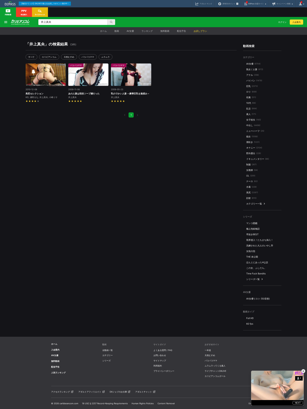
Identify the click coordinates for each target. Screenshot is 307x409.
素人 (251, 114)
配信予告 (181, 31)
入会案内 (296, 22)
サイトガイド (160, 344)
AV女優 (130, 31)
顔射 (251, 198)
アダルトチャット (143, 391)
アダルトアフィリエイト (89, 391)
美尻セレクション (34, 93)
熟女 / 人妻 (254, 69)
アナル (252, 75)
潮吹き (253, 142)
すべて (31, 57)
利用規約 (158, 365)
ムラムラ (105, 57)
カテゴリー (107, 355)
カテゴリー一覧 (254, 203)
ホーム (103, 31)
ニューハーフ (255, 131)
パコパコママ (88, 57)
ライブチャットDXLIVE (215, 371)
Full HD (250, 318)
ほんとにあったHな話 (257, 262)
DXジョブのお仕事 (118, 391)
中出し (253, 125)
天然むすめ (69, 57)
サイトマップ (160, 360)
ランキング (147, 31)
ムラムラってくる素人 (215, 365)
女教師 (252, 170)
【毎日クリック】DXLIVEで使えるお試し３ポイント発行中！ (45, 3)
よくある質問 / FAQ (163, 350)
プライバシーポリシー (164, 371)
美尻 (252, 192)
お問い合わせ (160, 355)
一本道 (208, 350)
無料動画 (164, 31)
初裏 (251, 97)
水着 (251, 186)
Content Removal (166, 403)
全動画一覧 (107, 350)
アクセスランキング (60, 391)
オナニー (254, 147)
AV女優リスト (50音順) (258, 298)
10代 (251, 103)
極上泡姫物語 (253, 228)
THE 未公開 (252, 256)
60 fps (249, 323)
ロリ (251, 91)
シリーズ (106, 360)
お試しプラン (200, 31)
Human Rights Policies (143, 403)
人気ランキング (58, 372)
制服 (251, 164)
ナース (252, 181)
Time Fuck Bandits (256, 273)
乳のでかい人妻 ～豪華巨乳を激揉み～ (130, 93)
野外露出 (253, 153)
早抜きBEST (252, 234)
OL (250, 175)
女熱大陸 (250, 251)
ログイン (282, 22)
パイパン (254, 80)
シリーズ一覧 (253, 279)
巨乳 (252, 86)
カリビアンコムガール (215, 376)
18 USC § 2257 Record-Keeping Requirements (105, 403)
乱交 (251, 108)
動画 (116, 31)
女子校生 (253, 119)
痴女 (252, 136)
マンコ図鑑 (251, 223)
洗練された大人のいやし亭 (259, 245)
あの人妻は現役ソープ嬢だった (84, 93)
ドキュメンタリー (257, 158)
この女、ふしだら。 (256, 268)
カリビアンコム (49, 57)
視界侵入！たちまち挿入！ (259, 240)
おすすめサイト (212, 344)
